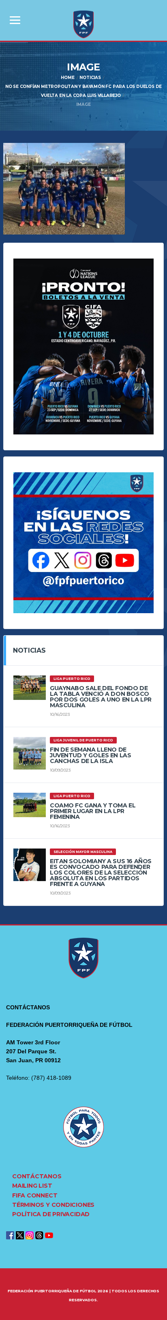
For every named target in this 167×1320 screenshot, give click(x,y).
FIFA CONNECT (34, 1195)
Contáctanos (37, 1176)
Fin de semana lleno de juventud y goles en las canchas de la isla (90, 755)
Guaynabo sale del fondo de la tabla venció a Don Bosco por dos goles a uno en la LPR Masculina (101, 696)
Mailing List (32, 1185)
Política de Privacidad (51, 1214)
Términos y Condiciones (53, 1204)
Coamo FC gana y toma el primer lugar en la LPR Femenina (92, 811)
